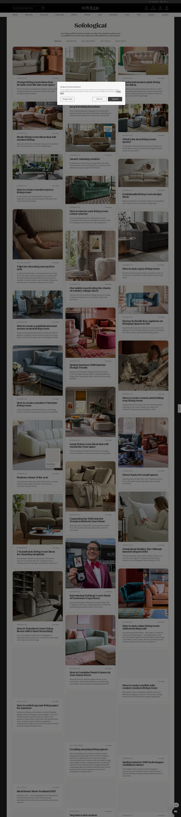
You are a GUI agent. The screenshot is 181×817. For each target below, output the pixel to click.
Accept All (115, 99)
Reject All (99, 99)
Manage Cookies (67, 99)
